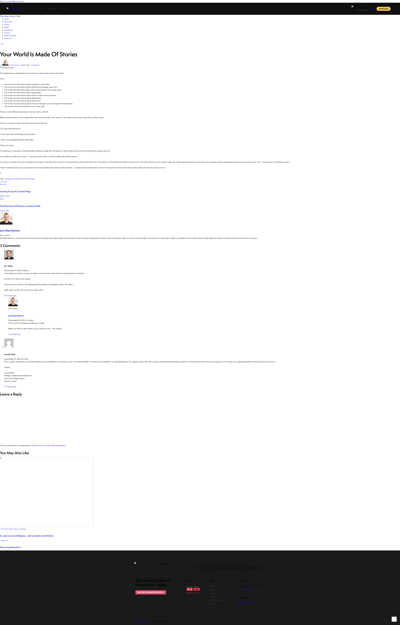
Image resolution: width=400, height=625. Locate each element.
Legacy (15, 529)
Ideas (11, 529)
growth (12, 179)
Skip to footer (18, 1)
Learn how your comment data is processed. (48, 445)
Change (6, 529)
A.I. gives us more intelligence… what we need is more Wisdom (27, 535)
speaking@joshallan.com (247, 602)
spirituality (31, 179)
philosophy (23, 179)
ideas (17, 179)
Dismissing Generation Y (10, 547)
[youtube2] (373, 8)
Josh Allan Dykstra (10, 230)
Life (2, 44)
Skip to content (6, 1)
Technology (22, 529)
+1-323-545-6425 (245, 590)
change (7, 179)
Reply (14, 295)
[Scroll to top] (394, 619)
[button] (4, 182)
